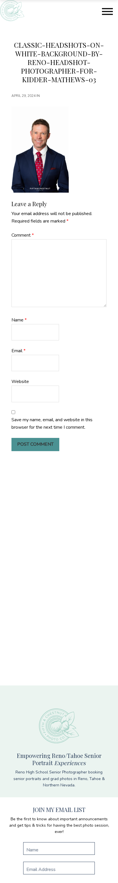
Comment (22, 235)
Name (19, 320)
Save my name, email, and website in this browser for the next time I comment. (52, 423)
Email (18, 351)
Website (20, 381)
